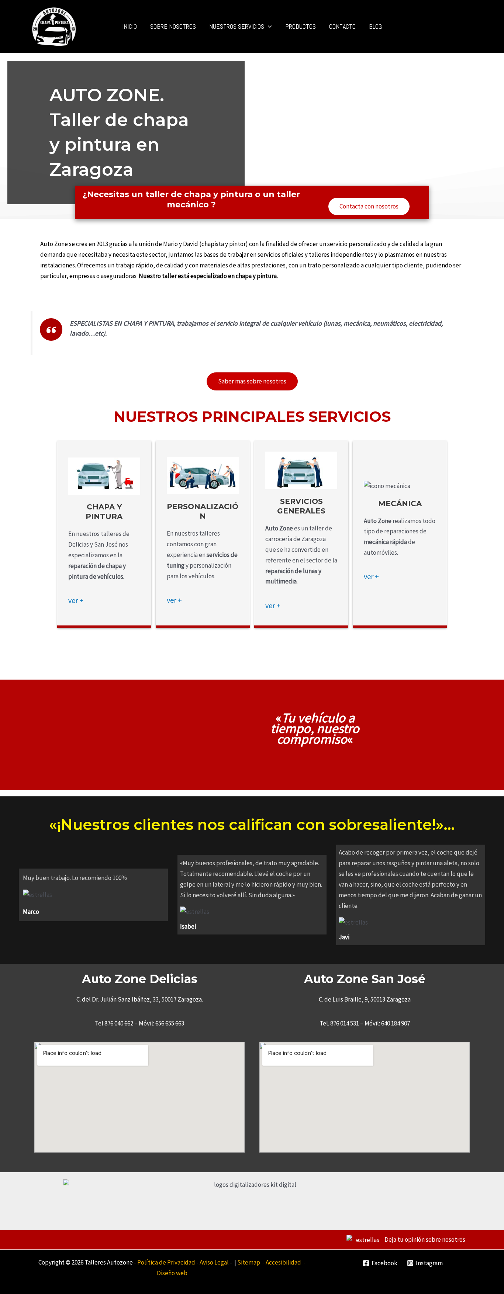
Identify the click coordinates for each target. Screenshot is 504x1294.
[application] (268, 26)
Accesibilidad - (285, 1262)
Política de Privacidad (166, 1262)
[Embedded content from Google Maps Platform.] (139, 1097)
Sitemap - (251, 1262)
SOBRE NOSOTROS (173, 26)
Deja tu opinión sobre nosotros (424, 1239)
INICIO (129, 26)
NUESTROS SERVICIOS (236, 26)
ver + (75, 600)
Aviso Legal (214, 1262)
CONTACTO (342, 26)
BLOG (375, 26)
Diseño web (172, 1273)
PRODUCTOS (300, 26)
